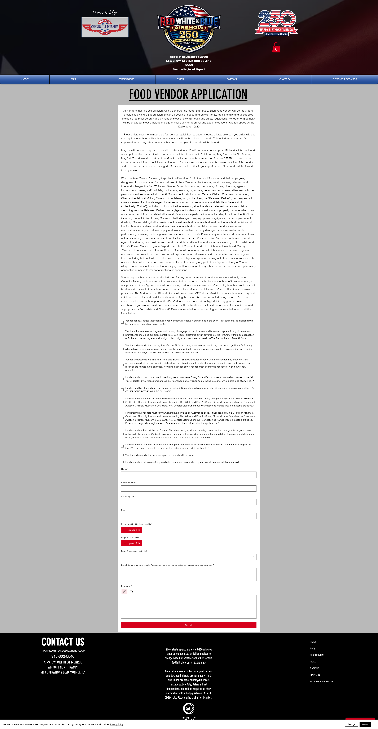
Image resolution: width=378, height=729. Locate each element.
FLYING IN (315, 675)
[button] (276, 47)
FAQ (312, 648)
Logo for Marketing (130, 537)
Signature (126, 586)
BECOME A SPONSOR (315, 681)
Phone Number (129, 482)
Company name (129, 496)
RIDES (313, 661)
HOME (313, 641)
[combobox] (188, 557)
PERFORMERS (315, 655)
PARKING (315, 668)
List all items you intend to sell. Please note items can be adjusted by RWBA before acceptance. (167, 565)
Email (124, 510)
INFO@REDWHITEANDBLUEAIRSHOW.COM (63, 650)
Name (124, 469)
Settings (351, 724)
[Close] (374, 724)
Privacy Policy (116, 724)
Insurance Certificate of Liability (136, 524)
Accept (365, 724)
